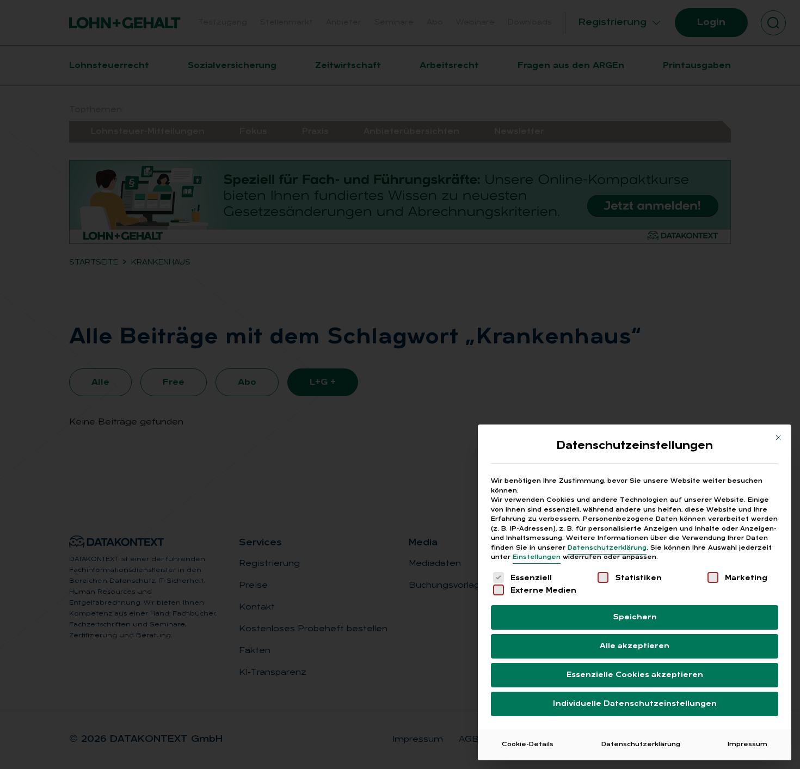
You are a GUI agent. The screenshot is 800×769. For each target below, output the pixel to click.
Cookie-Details (527, 744)
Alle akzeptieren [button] (634, 646)
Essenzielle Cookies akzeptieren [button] (635, 675)
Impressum (747, 744)
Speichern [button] (635, 617)
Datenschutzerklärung (607, 548)
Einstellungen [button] (537, 557)
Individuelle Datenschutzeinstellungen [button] (635, 704)
